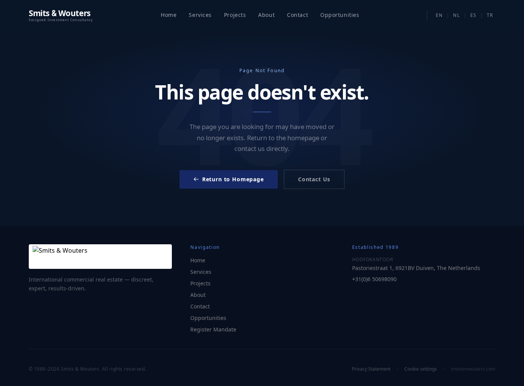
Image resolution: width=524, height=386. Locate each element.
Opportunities (208, 317)
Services (200, 14)
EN (439, 15)
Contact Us (314, 179)
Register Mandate (213, 329)
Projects (235, 14)
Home (168, 14)
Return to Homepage (233, 179)
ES (473, 15)
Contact (297, 14)
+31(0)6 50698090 (374, 279)
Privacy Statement (371, 369)
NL (456, 15)
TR (490, 15)
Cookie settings (420, 369)
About (266, 14)
